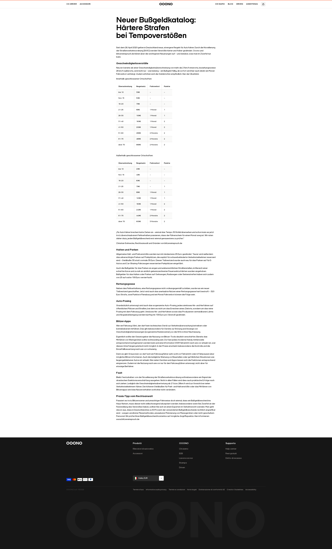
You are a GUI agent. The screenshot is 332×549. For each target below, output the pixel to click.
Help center (231, 449)
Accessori (138, 454)
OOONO (184, 443)
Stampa (183, 463)
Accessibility (250, 490)
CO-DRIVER (71, 4)
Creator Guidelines (235, 490)
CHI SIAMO (220, 4)
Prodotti (137, 443)
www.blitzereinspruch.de (127, 419)
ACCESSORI (85, 4)
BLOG (230, 4)
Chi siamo (183, 449)
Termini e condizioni (177, 490)
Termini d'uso (138, 490)
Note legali (192, 490)
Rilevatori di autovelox (143, 449)
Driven (182, 468)
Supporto (231, 443)
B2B (181, 454)
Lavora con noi (186, 458)
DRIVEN (239, 4)
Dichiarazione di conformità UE (212, 490)
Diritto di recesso (234, 458)
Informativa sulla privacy (156, 490)
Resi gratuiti (231, 454)
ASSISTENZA (252, 4)
